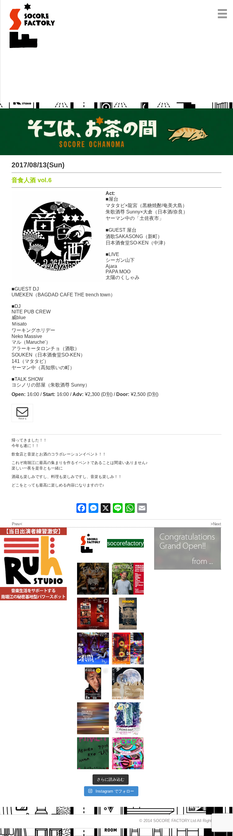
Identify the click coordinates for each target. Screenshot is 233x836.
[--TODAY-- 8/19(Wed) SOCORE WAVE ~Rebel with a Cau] (128, 648)
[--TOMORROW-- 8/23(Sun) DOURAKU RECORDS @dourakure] (128, 579)
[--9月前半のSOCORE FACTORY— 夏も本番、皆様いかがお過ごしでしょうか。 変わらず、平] (93, 683)
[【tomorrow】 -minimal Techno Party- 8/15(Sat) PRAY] (93, 718)
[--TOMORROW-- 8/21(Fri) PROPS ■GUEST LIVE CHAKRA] (128, 614)
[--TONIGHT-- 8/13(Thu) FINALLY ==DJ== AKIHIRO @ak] (93, 753)
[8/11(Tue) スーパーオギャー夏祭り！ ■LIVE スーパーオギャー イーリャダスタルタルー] (128, 753)
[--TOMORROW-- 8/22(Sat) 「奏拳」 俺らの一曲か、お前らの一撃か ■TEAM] (93, 614)
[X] (106, 508)
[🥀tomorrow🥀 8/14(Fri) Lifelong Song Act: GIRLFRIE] (128, 718)
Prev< (17, 524)
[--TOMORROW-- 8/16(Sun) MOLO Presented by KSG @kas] (128, 683)
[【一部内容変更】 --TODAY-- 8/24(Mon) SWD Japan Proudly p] (93, 579)
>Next (216, 524)
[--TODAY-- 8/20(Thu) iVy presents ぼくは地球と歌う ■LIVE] (93, 648)
